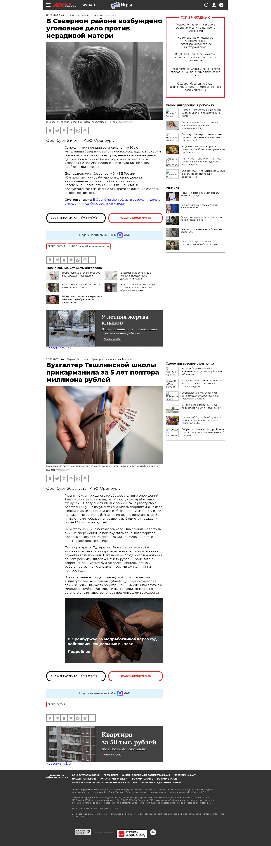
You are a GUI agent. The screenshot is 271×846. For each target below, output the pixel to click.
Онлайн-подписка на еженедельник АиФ (146, 775)
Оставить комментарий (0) (135, 218)
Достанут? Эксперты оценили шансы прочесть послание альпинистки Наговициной (203, 137)
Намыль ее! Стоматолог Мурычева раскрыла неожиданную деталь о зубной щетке (201, 161)
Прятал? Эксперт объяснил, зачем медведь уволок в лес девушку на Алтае (201, 113)
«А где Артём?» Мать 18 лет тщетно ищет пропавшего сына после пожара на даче (202, 383)
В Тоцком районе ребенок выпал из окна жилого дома (81, 286)
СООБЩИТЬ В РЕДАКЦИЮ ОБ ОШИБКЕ (161, 782)
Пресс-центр (111, 775)
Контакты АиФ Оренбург (114, 779)
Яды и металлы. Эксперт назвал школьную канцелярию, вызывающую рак (200, 125)
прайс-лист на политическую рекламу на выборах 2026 (104, 782)
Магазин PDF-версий (84, 779)
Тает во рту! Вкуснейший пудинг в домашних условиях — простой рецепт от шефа (201, 420)
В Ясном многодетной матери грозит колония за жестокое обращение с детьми (137, 287)
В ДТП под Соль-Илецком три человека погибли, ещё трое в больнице (195, 57)
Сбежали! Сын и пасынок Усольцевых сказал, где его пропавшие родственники (203, 173)
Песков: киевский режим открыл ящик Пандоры (199, 206)
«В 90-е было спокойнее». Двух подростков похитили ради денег (201, 406)
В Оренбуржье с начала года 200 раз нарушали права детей (81, 274)
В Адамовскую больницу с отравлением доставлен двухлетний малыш (135, 275)
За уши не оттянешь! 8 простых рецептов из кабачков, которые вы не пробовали (203, 149)
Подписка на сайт (184, 775)
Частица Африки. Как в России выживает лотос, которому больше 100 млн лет (202, 371)
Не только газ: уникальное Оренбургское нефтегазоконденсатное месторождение (195, 42)
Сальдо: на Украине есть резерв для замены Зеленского (201, 218)
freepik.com (62, 470)
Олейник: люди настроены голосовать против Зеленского (198, 243)
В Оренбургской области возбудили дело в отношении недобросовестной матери (112, 201)
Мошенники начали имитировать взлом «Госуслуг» (199, 194)
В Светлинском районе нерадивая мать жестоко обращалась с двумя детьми (82, 299)
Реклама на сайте (142, 779)
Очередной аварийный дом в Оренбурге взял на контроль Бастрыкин (195, 27)
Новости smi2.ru (58, 348)
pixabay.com (126, 122)
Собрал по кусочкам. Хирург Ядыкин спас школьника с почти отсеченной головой (203, 432)
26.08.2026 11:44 (55, 359)
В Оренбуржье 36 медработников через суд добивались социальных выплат (112, 641)
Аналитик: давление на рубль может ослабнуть (201, 230)
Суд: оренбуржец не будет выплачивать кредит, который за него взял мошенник (195, 87)
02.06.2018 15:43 (55, 15)
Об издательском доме (86, 775)
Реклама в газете (167, 779)
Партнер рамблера (104, 832)
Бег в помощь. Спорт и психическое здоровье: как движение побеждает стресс (195, 72)
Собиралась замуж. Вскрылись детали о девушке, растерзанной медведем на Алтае (201, 395)
